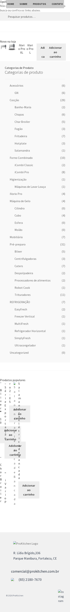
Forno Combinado (21, 158)
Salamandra (22, 150)
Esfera (19, 223)
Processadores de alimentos (33, 280)
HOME (10, 4)
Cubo (18, 215)
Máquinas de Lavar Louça (30, 187)
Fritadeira (21, 136)
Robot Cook (22, 287)
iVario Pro (16, 194)
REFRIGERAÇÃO (20, 302)
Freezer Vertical (25, 316)
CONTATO (57, 4)
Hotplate (21, 143)
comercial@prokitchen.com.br (35, 571)
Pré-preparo (18, 244)
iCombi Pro (22, 172)
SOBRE (23, 4)
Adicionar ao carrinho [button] (55, 52)
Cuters (19, 266)
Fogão (19, 129)
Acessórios (16, 85)
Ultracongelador (25, 345)
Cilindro (20, 208)
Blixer (18, 251)
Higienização (18, 179)
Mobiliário (16, 237)
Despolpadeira (24, 273)
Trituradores (23, 295)
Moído (18, 230)
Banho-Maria (23, 107)
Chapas (19, 114)
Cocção (14, 100)
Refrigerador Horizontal (30, 331)
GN (16, 93)
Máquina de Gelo (20, 201)
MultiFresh (21, 324)
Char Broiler (22, 122)
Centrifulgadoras (25, 259)
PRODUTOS (39, 4)
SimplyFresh (22, 338)
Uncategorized (19, 352)
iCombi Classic (24, 165)
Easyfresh (21, 309)
